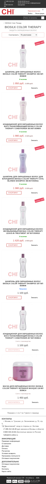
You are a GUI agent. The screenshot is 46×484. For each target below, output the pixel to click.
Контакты (5, 469)
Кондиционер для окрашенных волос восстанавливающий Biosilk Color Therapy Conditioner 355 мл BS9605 (23, 126)
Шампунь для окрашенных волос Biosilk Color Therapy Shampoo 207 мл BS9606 (23, 283)
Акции (4, 466)
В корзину (13, 88)
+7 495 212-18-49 (10, 429)
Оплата (5, 448)
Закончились (14, 350)
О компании (6, 443)
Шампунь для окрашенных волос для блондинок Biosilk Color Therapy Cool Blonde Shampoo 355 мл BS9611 (23, 179)
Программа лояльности (11, 456)
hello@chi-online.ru (10, 435)
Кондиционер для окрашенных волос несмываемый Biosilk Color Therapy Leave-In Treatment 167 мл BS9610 (23, 231)
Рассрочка (6, 451)
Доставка (5, 446)
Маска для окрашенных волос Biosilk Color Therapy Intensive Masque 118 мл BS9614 (22, 388)
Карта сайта (6, 471)
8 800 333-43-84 (10, 432)
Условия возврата (8, 453)
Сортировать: (14, 35)
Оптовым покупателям (10, 458)
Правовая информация (11, 441)
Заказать (34, 88)
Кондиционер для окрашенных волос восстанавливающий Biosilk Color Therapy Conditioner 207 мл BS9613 (23, 336)
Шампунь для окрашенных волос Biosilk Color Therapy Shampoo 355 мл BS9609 (23, 74)
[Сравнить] (3, 42)
